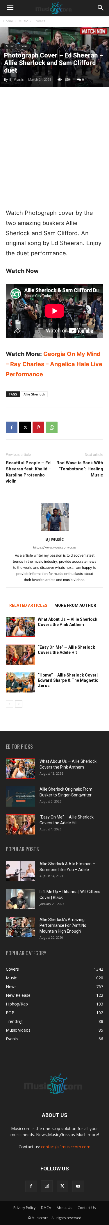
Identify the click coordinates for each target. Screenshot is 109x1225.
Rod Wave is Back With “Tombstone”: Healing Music (79, 469)
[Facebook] (11, 427)
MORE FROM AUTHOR (75, 605)
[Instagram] (47, 1186)
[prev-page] (9, 704)
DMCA (46, 1207)
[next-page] (18, 704)
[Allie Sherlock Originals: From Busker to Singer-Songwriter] (20, 796)
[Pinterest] (38, 427)
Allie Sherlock (34, 394)
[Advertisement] (54, 147)
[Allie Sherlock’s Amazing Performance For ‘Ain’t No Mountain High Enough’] (20, 927)
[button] (10, 8)
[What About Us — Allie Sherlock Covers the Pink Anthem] (20, 627)
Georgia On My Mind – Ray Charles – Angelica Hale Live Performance (54, 364)
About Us (64, 1207)
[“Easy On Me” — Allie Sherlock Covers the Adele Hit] (20, 655)
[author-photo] (55, 530)
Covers (39, 21)
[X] (25, 427)
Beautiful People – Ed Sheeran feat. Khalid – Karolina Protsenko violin (28, 472)
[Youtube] (78, 1186)
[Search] (101, 8)
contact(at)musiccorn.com (65, 1147)
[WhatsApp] (52, 427)
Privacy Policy (24, 1207)
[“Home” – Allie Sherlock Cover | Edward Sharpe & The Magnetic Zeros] (20, 682)
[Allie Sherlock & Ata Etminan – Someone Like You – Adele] (20, 871)
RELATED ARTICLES (28, 605)
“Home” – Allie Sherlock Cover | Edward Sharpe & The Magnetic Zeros (68, 680)
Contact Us (87, 1207)
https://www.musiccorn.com (54, 547)
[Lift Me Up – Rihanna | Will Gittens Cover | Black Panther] (20, 899)
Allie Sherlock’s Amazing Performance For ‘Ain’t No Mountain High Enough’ (63, 925)
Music (23, 21)
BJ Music (16, 79)
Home (8, 21)
